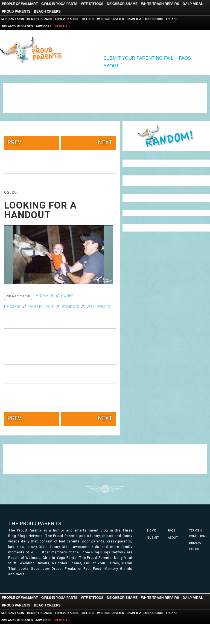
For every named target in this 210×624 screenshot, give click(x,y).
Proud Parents (16, 11)
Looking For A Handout (40, 210)
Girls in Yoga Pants (59, 4)
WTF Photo (98, 307)
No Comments (18, 296)
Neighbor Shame (122, 4)
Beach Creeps (47, 11)
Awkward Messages (17, 26)
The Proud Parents (35, 523)
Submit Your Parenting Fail (138, 58)
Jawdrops (44, 26)
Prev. (14, 142)
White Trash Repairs (160, 4)
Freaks (171, 19)
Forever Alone (67, 19)
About (111, 65)
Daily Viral (193, 4)
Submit (153, 537)
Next (105, 142)
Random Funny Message (166, 136)
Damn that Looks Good (145, 19)
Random (70, 307)
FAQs (185, 58)
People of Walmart (20, 4)
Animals (45, 296)
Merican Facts (12, 19)
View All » (62, 26)
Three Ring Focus (105, 489)
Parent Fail (41, 307)
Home (151, 530)
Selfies (88, 19)
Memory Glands (39, 19)
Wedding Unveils (110, 19)
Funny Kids (33, 49)
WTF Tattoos (92, 4)
